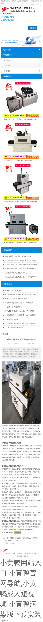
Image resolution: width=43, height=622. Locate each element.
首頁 (3, 23)
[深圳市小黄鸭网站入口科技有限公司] (18, 9)
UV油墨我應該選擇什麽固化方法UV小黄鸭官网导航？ (22, 323)
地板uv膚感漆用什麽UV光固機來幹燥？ (19, 256)
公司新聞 (7, 60)
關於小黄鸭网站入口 (9, 33)
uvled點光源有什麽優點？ (14, 290)
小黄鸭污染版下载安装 (19, 28)
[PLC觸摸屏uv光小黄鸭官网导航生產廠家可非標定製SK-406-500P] (21, 141)
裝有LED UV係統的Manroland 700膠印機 (19, 311)
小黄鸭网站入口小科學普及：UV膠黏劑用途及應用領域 (22, 315)
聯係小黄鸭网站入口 (26, 33)
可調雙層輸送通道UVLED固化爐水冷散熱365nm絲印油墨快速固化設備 (21, 201)
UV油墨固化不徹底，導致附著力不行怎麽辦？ (21, 260)
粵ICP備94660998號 (21, 556)
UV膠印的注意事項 (11, 319)
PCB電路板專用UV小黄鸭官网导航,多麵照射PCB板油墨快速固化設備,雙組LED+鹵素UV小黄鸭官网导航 (21, 242)
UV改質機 (17, 532)
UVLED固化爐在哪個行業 (14, 327)
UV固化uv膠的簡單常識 (13, 307)
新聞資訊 (33, 28)
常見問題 (7, 71)
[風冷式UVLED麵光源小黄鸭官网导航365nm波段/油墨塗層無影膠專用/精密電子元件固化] (21, 100)
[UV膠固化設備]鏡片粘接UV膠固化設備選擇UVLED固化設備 (22, 294)
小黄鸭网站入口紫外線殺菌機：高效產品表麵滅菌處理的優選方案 (22, 264)
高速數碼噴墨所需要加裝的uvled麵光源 (19, 303)
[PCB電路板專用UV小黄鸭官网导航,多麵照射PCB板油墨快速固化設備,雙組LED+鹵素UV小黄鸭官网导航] (21, 223)
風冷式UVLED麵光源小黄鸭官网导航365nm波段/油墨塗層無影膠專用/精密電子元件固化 (21, 119)
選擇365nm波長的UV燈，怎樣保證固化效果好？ (22, 269)
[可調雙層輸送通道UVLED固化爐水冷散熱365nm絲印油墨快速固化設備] (21, 182)
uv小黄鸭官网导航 (14, 23)
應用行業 (5, 28)
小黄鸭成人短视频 (29, 23)
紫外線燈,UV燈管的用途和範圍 (16, 299)
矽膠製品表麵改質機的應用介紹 (16, 273)
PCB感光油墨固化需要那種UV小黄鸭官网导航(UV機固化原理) (22, 277)
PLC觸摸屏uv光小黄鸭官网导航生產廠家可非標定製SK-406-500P (21, 160)
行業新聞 (7, 49)
